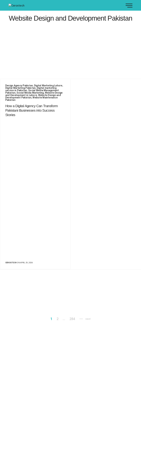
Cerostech (11, 263)
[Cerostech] (16, 5)
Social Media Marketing (30, 92)
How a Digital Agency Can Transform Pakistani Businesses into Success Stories (31, 110)
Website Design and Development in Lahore (34, 94)
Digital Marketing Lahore (48, 85)
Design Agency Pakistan (19, 85)
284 (72, 319)
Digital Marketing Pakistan (20, 88)
